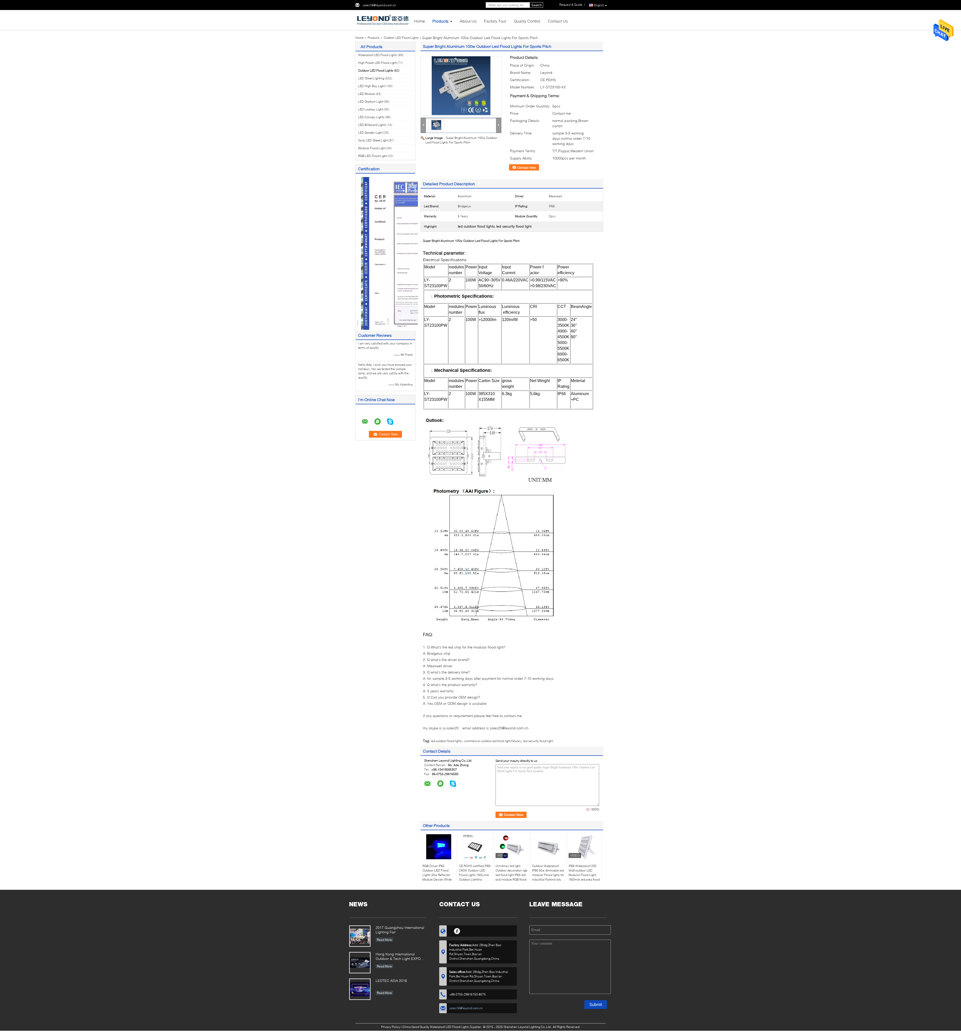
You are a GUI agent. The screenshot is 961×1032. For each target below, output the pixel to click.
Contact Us (558, 21)
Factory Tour (495, 21)
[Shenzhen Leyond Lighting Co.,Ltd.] (383, 20)
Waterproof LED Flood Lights (377, 55)
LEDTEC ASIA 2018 (391, 980)
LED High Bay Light (371, 86)
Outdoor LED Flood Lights (401, 38)
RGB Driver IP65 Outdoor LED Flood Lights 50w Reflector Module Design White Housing (437, 875)
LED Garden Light (370, 132)
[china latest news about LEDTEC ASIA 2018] (360, 989)
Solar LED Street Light (373, 140)
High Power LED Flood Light (377, 63)
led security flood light (538, 741)
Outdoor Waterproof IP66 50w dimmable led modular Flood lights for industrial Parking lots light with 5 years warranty (548, 877)
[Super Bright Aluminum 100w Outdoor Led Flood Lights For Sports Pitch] (461, 85)
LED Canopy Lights (371, 117)
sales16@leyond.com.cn (379, 5)
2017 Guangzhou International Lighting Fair (400, 929)
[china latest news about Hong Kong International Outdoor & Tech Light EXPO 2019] (360, 963)
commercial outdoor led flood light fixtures (492, 741)
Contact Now (526, 167)
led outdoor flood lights (446, 741)
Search (536, 5)
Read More (384, 940)
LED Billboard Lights (372, 125)
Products (440, 21)
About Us (468, 21)
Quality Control (527, 21)
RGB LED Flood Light (372, 156)
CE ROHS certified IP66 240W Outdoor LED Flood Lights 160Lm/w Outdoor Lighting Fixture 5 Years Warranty (475, 877)
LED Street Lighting (371, 78)
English (599, 5)
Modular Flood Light (371, 148)
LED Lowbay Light (370, 109)
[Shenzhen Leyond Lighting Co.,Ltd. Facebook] (457, 930)
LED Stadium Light (370, 101)
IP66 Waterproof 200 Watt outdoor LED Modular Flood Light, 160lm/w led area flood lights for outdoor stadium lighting (584, 877)
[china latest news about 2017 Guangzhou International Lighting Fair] (360, 936)
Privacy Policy (390, 1027)
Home (419, 21)
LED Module (366, 94)
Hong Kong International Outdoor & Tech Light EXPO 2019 (398, 957)
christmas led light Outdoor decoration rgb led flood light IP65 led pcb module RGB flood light (511, 875)
